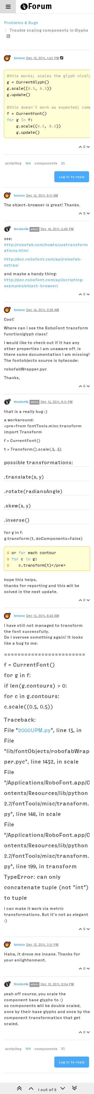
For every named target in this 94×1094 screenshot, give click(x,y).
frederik (21, 229)
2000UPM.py (34, 730)
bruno (19, 58)
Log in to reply (72, 177)
